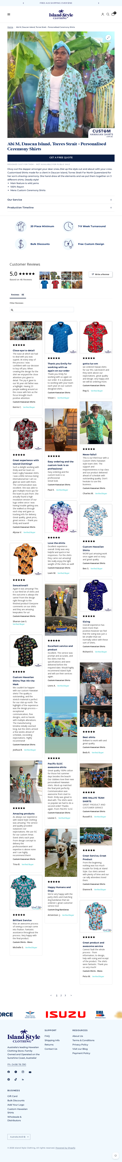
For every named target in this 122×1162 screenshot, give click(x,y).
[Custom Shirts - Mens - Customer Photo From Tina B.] (45, 276)
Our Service (14, 199)
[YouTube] (32, 1072)
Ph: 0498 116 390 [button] (16, 1064)
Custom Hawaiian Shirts (24, 401)
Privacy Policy (80, 1044)
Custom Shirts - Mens (22, 942)
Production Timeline (20, 207)
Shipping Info (52, 1040)
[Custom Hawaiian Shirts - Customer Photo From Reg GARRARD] (55, 284)
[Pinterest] (10, 1079)
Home (10, 27)
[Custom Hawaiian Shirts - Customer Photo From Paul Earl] (77, 284)
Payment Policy (81, 1053)
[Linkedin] (25, 1079)
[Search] (107, 14)
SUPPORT (51, 1030)
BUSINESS (13, 1090)
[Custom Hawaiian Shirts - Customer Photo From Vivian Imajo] (45, 284)
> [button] (71, 995)
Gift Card (12, 1096)
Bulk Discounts (16, 1100)
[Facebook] (10, 1072)
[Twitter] (18, 1072)
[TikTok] (18, 1079)
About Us (77, 1036)
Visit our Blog (80, 1048)
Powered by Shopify (65, 1148)
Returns (49, 1044)
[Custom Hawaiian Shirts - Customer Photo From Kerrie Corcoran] (66, 276)
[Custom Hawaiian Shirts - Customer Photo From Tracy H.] (55, 276)
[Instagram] (25, 1072)
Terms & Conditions (83, 1040)
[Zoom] (108, 37)
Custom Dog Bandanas (58, 909)
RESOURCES (80, 1030)
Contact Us (51, 1048)
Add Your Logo (15, 1104)
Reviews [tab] (15, 294)
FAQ (47, 1036)
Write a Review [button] (102, 274)
